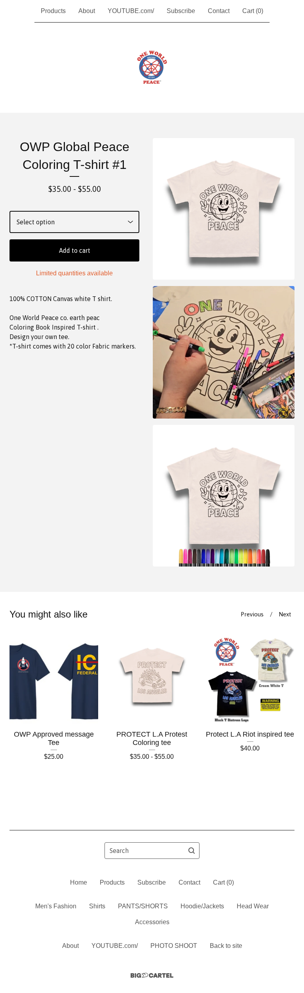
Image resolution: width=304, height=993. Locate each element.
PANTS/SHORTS (143, 906)
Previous (252, 614)
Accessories (152, 922)
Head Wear (253, 906)
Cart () (252, 11)
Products (53, 11)
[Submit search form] (191, 850)
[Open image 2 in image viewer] (223, 352)
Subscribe (181, 11)
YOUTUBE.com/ (131, 11)
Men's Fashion (55, 906)
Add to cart (74, 250)
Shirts (97, 906)
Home (78, 882)
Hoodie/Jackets (202, 906)
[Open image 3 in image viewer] (223, 496)
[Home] (152, 67)
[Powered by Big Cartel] (152, 975)
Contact (219, 11)
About (86, 11)
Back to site (226, 945)
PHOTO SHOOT (173, 945)
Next (285, 614)
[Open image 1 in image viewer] (223, 209)
